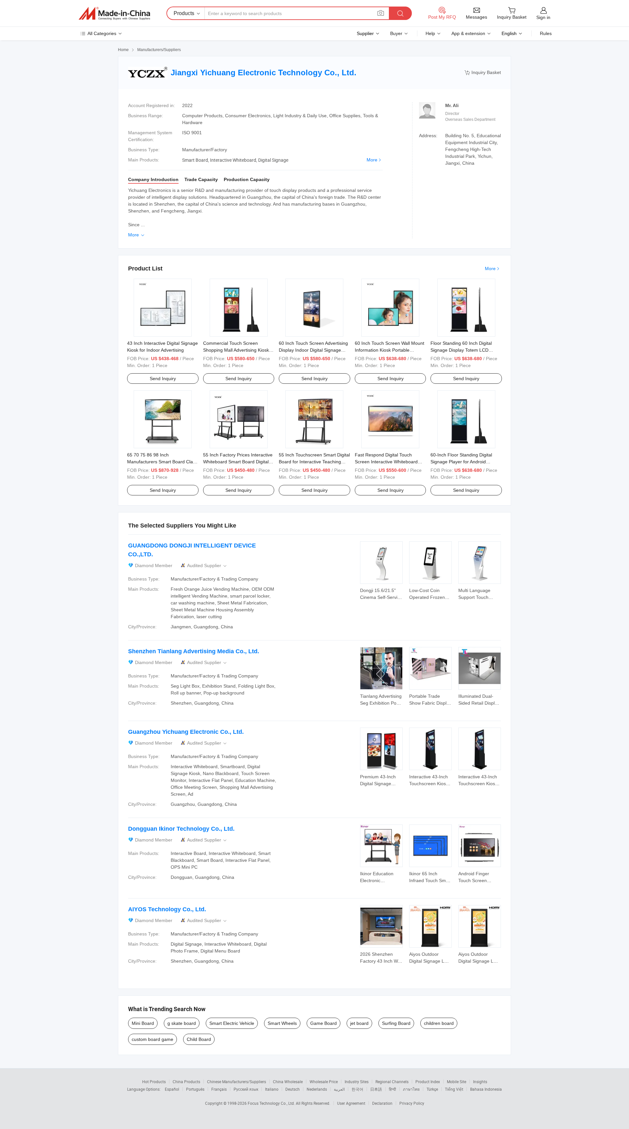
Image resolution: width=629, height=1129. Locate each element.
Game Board (323, 1023)
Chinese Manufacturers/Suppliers (236, 1081)
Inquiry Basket (483, 72)
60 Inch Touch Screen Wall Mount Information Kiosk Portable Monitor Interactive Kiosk (389, 350)
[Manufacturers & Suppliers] (114, 13)
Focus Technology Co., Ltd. (272, 1103)
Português (195, 1089)
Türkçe (432, 1089)
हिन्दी (392, 1089)
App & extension (468, 33)
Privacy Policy (411, 1103)
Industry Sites (357, 1081)
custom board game (152, 1039)
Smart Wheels (282, 1023)
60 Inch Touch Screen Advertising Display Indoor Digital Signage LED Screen (313, 350)
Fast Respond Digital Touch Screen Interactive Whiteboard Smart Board (386, 461)
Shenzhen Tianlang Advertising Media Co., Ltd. (193, 651)
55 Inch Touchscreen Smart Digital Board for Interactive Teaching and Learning (314, 461)
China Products (186, 1081)
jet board (359, 1023)
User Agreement (351, 1103)
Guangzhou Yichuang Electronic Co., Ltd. (186, 732)
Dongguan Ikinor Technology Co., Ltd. (181, 828)
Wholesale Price (324, 1081)
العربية (339, 1089)
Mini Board (143, 1023)
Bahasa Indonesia (486, 1089)
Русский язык (246, 1089)
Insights (480, 1081)
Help (430, 33)
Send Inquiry (163, 378)
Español (172, 1089)
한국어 (357, 1089)
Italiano (271, 1089)
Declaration (382, 1103)
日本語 (376, 1089)
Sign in (543, 17)
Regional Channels (392, 1081)
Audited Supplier (207, 565)
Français (219, 1089)
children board (439, 1023)
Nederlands (317, 1089)
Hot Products (154, 1081)
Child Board (199, 1039)
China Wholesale (288, 1081)
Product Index (427, 1081)
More (372, 159)
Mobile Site (456, 1081)
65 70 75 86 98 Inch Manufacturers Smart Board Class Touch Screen (162, 461)
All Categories (101, 33)
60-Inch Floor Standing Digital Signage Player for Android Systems (461, 461)
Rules (546, 33)
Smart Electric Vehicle (231, 1023)
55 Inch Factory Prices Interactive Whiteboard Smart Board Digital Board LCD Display (238, 461)
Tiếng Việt (454, 1089)
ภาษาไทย (411, 1089)
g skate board (181, 1023)
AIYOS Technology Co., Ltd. (167, 909)
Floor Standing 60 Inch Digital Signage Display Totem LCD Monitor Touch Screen (461, 350)
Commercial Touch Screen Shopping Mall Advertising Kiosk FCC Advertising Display (236, 350)
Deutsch (292, 1089)
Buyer (396, 33)
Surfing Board (396, 1023)
